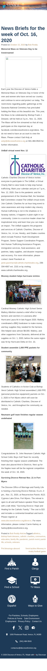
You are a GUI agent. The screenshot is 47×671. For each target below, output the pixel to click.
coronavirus (40, 536)
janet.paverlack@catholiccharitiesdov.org (19, 263)
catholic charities (27, 536)
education (5, 539)
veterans (16, 542)
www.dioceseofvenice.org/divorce (16, 520)
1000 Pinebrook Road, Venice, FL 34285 (25, 634)
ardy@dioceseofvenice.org (13, 141)
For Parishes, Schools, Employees (23, 616)
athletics (36, 533)
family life (15, 539)
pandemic (24, 539)
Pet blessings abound (10, 548)
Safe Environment (31, 618)
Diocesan (42, 655)
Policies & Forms (15, 618)
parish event (34, 539)
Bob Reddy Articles (18, 533)
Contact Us (37, 621)
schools (8, 542)
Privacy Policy (24, 621)
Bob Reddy (33, 45)
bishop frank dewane (10, 536)
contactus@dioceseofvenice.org (23, 648)
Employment (10, 621)
